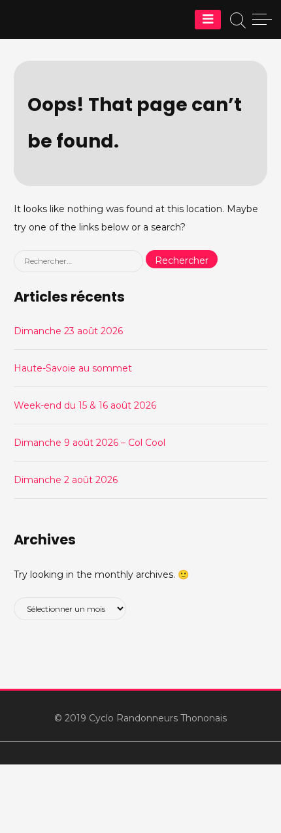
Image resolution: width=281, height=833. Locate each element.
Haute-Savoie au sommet (73, 368)
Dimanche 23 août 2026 (68, 331)
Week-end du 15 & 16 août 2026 (85, 405)
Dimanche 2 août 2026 (66, 480)
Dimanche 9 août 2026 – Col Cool (89, 442)
